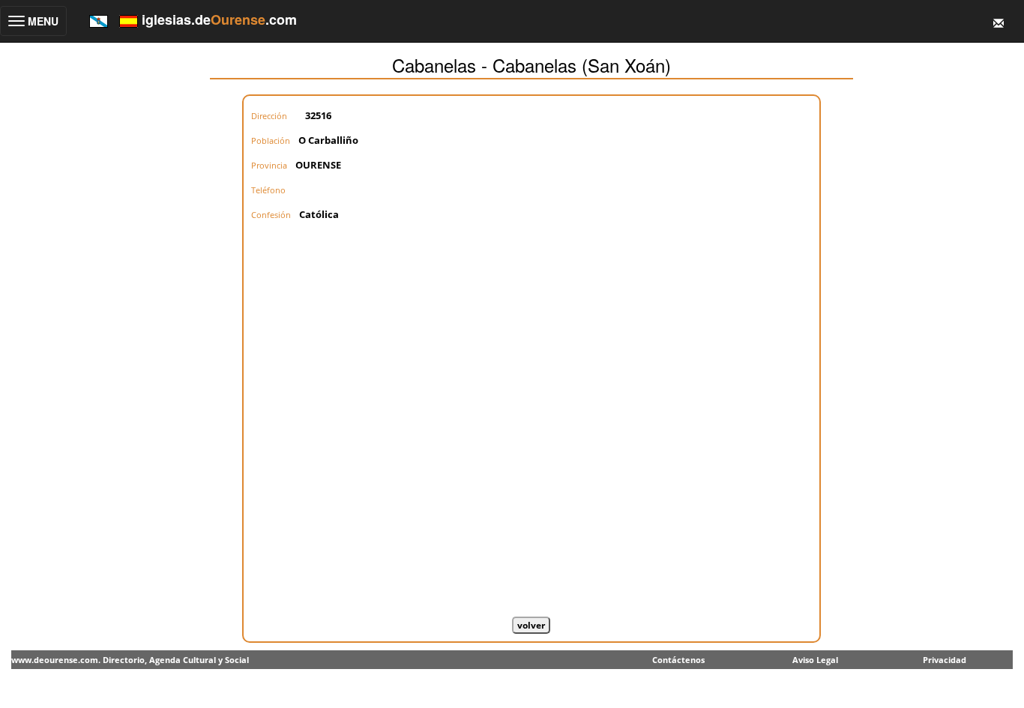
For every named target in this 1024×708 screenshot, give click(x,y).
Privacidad (944, 659)
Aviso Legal (815, 659)
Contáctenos (678, 659)
